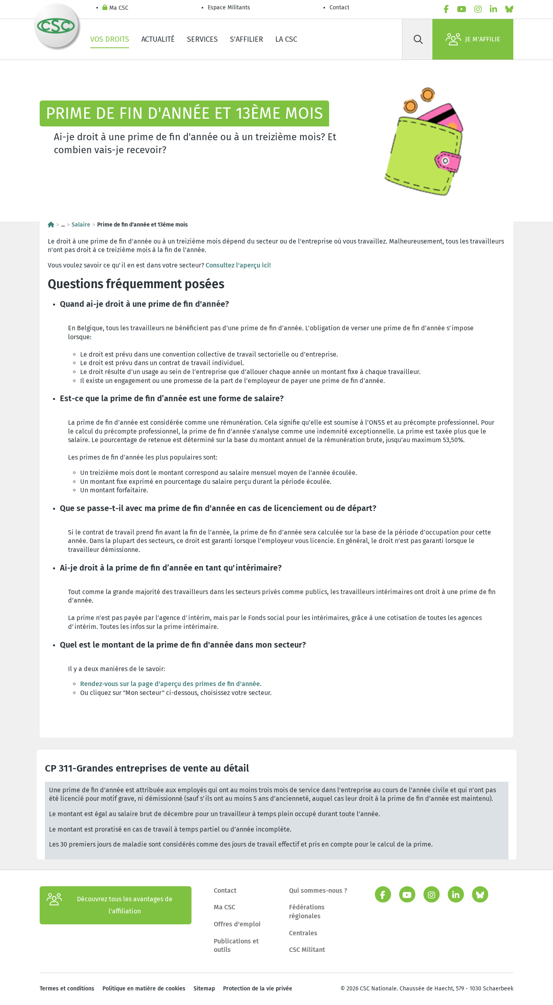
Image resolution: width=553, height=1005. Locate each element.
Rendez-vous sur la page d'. (171, 684)
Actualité (158, 39)
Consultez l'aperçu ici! (238, 265)
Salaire (81, 224)
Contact (339, 7)
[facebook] (446, 9)
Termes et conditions (67, 988)
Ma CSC (118, 7)
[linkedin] (493, 9)
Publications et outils (236, 945)
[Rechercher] (418, 39)
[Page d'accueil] (51, 224)
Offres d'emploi (237, 924)
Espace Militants (229, 7)
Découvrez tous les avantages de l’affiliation (124, 905)
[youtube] (461, 9)
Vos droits (109, 39)
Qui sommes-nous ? (318, 890)
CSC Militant (307, 950)
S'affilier (246, 39)
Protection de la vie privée (257, 988)
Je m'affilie (482, 39)
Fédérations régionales (307, 911)
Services (202, 39)
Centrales (303, 933)
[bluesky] (509, 9)
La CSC (286, 39)
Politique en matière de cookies (143, 988)
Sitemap (204, 988)
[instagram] (478, 9)
